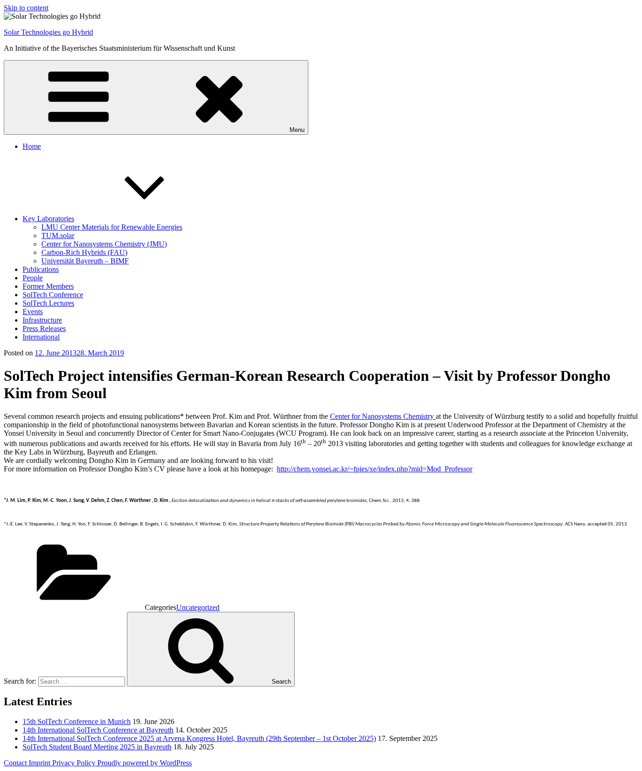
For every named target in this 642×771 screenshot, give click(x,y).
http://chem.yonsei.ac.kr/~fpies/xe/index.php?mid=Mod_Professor (374, 469)
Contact (16, 763)
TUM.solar (57, 235)
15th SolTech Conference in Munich (77, 721)
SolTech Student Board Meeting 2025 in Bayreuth (97, 747)
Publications (41, 269)
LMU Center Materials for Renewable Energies (111, 227)
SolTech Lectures (48, 303)
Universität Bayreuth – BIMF (85, 261)
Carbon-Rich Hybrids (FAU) (84, 252)
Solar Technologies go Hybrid (48, 32)
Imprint (40, 763)
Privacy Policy (74, 763)
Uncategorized (197, 607)
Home (32, 146)
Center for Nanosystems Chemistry (383, 416)
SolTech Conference (53, 295)
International (41, 337)
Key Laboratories (48, 219)
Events (33, 312)
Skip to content (26, 8)
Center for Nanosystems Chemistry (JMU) (104, 244)
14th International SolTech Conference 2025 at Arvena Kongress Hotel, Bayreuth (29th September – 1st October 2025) (199, 738)
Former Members (48, 286)
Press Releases (44, 328)
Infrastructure (42, 320)
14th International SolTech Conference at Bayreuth (98, 730)
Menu (297, 129)
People (33, 278)
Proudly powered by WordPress (144, 763)
